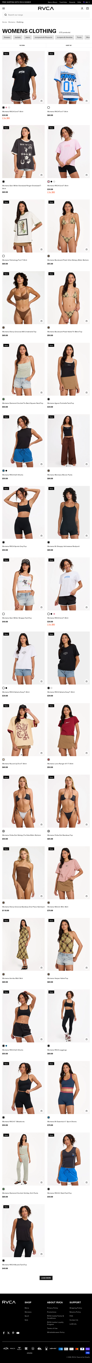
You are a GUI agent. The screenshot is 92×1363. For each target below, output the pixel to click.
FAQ (71, 1316)
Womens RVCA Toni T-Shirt (57, 112)
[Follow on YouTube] (17, 1332)
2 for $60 (6, 118)
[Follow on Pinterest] (13, 1332)
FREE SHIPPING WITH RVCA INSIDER (16, 2)
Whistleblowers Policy (56, 1332)
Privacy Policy (52, 1308)
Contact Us (74, 1320)
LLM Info (73, 1324)
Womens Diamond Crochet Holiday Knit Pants (20, 1193)
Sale (26, 1320)
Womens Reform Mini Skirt (57, 907)
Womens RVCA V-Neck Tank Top (59, 1193)
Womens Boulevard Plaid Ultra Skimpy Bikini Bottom (68, 260)
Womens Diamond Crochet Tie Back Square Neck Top (22, 403)
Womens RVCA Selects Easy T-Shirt (16, 692)
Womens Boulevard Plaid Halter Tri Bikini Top (64, 332)
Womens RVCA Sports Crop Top (14, 546)
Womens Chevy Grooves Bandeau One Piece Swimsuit (23, 907)
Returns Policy (75, 1312)
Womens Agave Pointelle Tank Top (60, 403)
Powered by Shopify (83, 1357)
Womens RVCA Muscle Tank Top (14, 1265)
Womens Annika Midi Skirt (12, 978)
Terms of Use (52, 1328)
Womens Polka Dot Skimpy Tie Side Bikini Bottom (21, 835)
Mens (27, 1308)
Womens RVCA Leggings (57, 1050)
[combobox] (48, 14)
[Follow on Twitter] (8, 1332)
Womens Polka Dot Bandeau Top (60, 835)
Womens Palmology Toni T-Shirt (14, 260)
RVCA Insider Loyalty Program (55, 1323)
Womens (28, 1312)
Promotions (51, 1312)
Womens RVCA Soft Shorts (12, 475)
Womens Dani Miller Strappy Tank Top (17, 618)
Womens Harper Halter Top (57, 978)
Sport (27, 1316)
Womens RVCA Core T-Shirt (12, 112)
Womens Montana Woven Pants (59, 475)
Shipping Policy (76, 1308)
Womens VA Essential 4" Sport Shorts (62, 1122)
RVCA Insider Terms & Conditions (55, 1317)
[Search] (4, 14)
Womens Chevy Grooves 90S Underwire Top (19, 332)
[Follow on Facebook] (3, 1332)
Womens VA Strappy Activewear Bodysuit (63, 546)
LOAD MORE (46, 1278)
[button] (3, 8)
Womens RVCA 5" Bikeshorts (13, 1122)
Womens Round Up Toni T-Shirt (14, 764)
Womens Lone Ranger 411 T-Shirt (60, 764)
